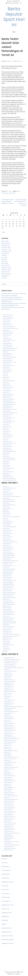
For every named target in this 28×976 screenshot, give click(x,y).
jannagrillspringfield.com (8, 584)
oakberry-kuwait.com (8, 577)
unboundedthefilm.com (8, 318)
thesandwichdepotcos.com (9, 402)
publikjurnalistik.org (8, 836)
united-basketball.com (9, 718)
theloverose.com (8, 693)
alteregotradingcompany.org (9, 451)
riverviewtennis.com (7, 633)
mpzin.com (5, 374)
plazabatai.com (6, 528)
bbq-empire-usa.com (8, 638)
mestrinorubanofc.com (9, 824)
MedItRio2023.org (7, 475)
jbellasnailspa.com (7, 606)
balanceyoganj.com (7, 343)
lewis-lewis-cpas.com (8, 436)
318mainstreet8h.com (8, 574)
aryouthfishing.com (8, 716)
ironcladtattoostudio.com (10, 730)
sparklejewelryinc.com (9, 728)
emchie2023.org (6, 503)
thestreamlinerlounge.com (10, 823)
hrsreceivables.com (7, 390)
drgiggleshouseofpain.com (9, 404)
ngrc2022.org (6, 433)
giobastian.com (7, 745)
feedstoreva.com (7, 639)
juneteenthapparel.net (9, 838)
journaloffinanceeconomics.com (11, 841)
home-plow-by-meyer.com (10, 681)
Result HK (4, 859)
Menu (14, 32)
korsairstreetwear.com (9, 700)
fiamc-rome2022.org (7, 590)
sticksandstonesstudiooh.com (11, 757)
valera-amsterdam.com (9, 811)
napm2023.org (6, 465)
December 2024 (6, 268)
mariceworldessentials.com (9, 592)
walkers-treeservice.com (9, 759)
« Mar (3, 232)
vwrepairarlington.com (9, 657)
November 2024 (6, 270)
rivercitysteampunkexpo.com (11, 796)
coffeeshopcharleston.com (9, 569)
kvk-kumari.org (7, 843)
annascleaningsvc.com (9, 733)
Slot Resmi (5, 920)
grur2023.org (6, 461)
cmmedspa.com (7, 784)
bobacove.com (6, 616)
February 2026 (6, 243)
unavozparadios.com (8, 537)
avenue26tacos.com (8, 703)
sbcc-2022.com (6, 456)
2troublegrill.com (8, 754)
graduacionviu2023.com (9, 723)
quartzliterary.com (7, 579)
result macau (5, 893)
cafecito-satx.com (8, 721)
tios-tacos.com (7, 720)
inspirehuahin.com (7, 397)
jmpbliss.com (6, 382)
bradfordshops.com (7, 441)
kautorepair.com (6, 545)
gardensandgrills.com (9, 787)
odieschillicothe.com (7, 552)
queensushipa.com (7, 385)
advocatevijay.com (7, 444)
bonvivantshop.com (7, 370)
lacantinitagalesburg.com (9, 553)
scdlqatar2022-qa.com (8, 493)
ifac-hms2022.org (7, 513)
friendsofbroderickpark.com (9, 580)
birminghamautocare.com (9, 602)
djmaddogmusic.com (9, 774)
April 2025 (4, 261)
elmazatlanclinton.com (8, 548)
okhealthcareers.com (8, 314)
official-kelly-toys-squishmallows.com (11, 634)
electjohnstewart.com (9, 829)
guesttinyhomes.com (9, 679)
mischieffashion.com (7, 422)
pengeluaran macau (7, 905)
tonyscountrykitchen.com (9, 604)
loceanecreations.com (9, 806)
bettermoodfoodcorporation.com (10, 328)
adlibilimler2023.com (7, 446)
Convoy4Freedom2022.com (9, 460)
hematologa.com (8, 676)
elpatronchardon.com (8, 587)
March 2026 (5, 241)
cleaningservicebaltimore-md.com (12, 659)
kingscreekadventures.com (9, 362)
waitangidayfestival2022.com (9, 478)
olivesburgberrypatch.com (10, 742)
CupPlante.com (6, 372)
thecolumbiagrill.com (7, 494)
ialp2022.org (5, 510)
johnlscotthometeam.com (9, 417)
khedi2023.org (6, 498)
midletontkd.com (8, 786)
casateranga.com (8, 755)
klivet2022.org (6, 511)
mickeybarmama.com (8, 619)
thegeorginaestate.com (8, 611)
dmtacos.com (7, 669)
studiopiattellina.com (8, 582)
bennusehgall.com (7, 523)
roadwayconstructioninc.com (9, 621)
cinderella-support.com (8, 394)
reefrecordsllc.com (8, 713)
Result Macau (5, 866)
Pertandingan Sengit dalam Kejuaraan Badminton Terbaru (8, 201)
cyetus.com (5, 439)
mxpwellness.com (8, 764)
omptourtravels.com (8, 831)
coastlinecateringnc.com (9, 664)
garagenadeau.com (7, 407)
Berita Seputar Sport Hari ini (14, 17)
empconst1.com (6, 392)
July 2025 (4, 255)
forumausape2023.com (8, 468)
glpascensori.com (8, 747)
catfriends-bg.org (7, 320)
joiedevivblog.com (8, 809)
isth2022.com (6, 486)
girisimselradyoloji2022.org (9, 504)
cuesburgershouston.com (10, 666)
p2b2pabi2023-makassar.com (10, 488)
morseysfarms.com (7, 631)
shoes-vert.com (6, 538)
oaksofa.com (6, 646)
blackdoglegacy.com (8, 684)
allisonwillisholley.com (9, 769)
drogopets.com (6, 641)
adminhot (19, 61)
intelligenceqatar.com (8, 353)
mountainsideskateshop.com (11, 799)
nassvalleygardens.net (9, 828)
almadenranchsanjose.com (9, 443)
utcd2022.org (6, 506)
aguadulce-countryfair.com (9, 597)
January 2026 (5, 245)
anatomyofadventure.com (10, 781)
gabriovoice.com (8, 694)
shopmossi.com (7, 760)
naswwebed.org (6, 448)
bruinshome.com (8, 732)
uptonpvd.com (7, 752)
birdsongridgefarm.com (9, 807)
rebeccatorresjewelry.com (9, 380)
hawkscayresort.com (8, 530)
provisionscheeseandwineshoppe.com (12, 496)
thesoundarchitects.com (9, 775)
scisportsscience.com (9, 846)
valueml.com (6, 379)
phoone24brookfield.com (9, 617)
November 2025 (6, 249)
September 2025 (6, 251)
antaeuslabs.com (7, 363)
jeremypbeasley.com (8, 401)
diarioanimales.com (7, 533)
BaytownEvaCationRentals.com (10, 348)
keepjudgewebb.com (9, 779)
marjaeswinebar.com (8, 547)
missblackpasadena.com (10, 708)
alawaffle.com (7, 715)
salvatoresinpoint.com (8, 414)
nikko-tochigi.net (8, 791)
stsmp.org (5, 336)
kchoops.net (7, 797)
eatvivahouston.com (9, 686)
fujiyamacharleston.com (8, 585)
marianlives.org (6, 321)
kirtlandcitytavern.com (9, 801)
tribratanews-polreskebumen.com (12, 833)
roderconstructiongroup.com (9, 526)
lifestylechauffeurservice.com (10, 409)
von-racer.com (6, 567)
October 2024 (5, 272)
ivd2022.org (5, 518)
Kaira (15, 972)
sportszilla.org (6, 624)
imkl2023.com (6, 470)
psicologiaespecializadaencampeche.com (14, 667)
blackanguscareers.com (9, 818)
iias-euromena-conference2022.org (11, 516)
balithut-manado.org (7, 449)
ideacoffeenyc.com (7, 550)
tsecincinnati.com (7, 525)
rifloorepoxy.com (8, 748)
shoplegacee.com (7, 368)
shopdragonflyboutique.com (9, 623)
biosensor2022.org (7, 508)
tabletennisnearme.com (8, 644)
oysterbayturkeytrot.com (10, 737)
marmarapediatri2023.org (9, 501)
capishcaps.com (6, 650)
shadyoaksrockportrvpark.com (10, 542)
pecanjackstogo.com (9, 725)
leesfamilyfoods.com (8, 434)
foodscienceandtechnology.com (11, 845)
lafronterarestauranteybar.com (11, 738)
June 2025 (4, 257)
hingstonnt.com (6, 330)
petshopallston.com (8, 701)
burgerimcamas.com (8, 850)
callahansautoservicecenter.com (10, 560)
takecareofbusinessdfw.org (9, 357)
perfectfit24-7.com (7, 563)
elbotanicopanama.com (8, 540)
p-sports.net (7, 698)
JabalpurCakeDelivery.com (9, 350)
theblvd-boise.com (7, 428)
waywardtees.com (7, 323)
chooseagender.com (7, 331)
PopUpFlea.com (6, 377)
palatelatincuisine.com (9, 683)
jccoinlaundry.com (7, 543)
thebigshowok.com (8, 688)
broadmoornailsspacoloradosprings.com (13, 706)
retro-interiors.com (7, 426)
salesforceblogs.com (8, 345)
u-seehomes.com (7, 419)
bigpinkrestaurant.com (8, 395)
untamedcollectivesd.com (10, 762)
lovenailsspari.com (7, 575)
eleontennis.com (7, 438)
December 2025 (6, 247)
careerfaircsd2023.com (8, 471)
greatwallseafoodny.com (10, 691)
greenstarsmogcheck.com (9, 557)
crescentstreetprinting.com (10, 671)
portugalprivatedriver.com (9, 565)
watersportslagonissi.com (9, 421)
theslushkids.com (8, 743)
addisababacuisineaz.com (10, 848)
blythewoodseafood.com (9, 612)
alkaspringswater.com (8, 572)
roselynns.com (6, 341)
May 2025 (4, 259)
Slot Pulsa (4, 862)
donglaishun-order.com (8, 589)
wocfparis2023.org (7, 489)
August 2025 (5, 253)
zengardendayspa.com (9, 727)
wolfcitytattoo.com (8, 735)
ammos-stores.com (8, 804)
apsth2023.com (6, 473)
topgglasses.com (8, 705)
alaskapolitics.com (7, 335)
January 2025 (5, 266)
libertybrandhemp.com (9, 813)
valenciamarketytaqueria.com (11, 711)
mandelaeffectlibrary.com (9, 340)
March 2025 (5, 263)
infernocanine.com (8, 765)
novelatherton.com (8, 826)
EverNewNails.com (7, 411)
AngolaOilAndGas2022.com (9, 458)
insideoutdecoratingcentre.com (10, 412)
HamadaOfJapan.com (8, 358)
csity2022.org (6, 520)
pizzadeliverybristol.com (8, 555)
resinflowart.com (8, 696)
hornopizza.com (8, 673)
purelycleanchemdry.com (9, 365)
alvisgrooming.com (7, 609)
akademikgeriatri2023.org (9, 499)
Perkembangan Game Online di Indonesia (14, 293)
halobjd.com (5, 352)
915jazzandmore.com (8, 596)
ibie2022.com (6, 455)
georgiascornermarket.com (9, 562)
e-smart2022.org (6, 431)
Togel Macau (5, 916)
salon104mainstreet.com (8, 570)
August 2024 (5, 276)
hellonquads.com (7, 531)
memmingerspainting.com (9, 399)
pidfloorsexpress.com (8, 325)
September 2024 (6, 274)
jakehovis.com (6, 599)
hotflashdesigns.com (8, 406)
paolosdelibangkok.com (8, 614)
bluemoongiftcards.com (9, 794)
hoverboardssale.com (8, 333)
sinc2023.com (6, 491)
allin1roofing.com (8, 777)
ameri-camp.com (6, 389)
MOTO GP (8, 191)
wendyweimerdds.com (8, 387)
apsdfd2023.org (6, 466)
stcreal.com (5, 375)
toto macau (5, 886)
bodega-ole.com (8, 821)
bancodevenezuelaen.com (9, 326)
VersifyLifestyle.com (7, 360)
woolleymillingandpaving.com (11, 750)
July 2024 (4, 278)
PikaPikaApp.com (7, 355)
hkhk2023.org (6, 463)
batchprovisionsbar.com (8, 626)
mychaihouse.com (7, 607)
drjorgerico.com (6, 384)
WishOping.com (6, 367)
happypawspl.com (7, 558)
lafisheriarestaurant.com (8, 594)
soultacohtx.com (6, 648)
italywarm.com (7, 840)
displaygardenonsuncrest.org (10, 636)
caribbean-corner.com (9, 792)
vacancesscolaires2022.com (9, 480)
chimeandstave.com (8, 689)
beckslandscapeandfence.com (11, 661)
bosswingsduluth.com (8, 601)
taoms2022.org (6, 515)
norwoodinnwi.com (8, 814)
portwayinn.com (7, 772)
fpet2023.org (6, 429)
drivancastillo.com (8, 782)
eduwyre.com (6, 424)
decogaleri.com (6, 535)
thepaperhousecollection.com (11, 767)
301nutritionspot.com (9, 802)
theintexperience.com (8, 316)
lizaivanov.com (7, 678)
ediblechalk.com (6, 643)
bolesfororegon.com (9, 819)
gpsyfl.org (5, 651)
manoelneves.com (7, 338)
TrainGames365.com (7, 347)
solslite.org (6, 770)
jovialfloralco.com (7, 416)
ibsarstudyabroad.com (8, 521)
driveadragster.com (8, 674)
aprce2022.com (6, 453)
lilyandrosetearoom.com (9, 740)
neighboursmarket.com (9, 816)
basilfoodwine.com (8, 789)
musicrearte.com (7, 629)
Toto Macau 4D (6, 870)
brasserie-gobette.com (8, 628)
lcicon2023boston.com (8, 476)
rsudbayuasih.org (8, 834)
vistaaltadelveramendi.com (10, 662)
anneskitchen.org (8, 710)
